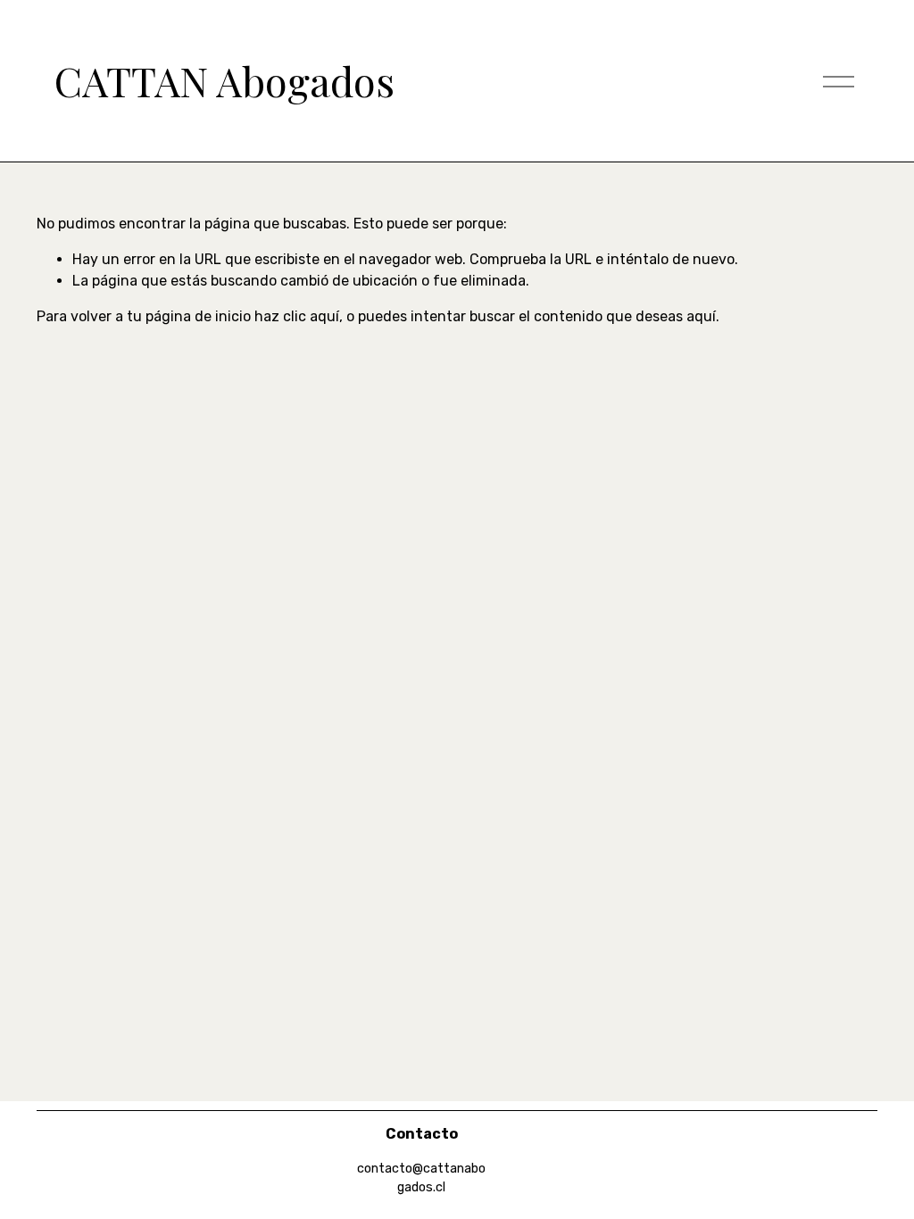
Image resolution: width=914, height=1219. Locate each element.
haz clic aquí (296, 316)
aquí (701, 316)
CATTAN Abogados (224, 80)
